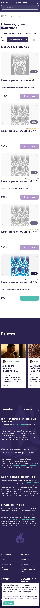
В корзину (29, 298)
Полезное (25, 564)
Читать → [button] (6, 385)
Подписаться (29, 96)
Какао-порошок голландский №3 (19, 232)
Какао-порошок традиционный (17, 80)
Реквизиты (25, 562)
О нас (3, 559)
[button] (4, 2)
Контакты (25, 559)
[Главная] (2, 16)
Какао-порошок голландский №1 (19, 131)
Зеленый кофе (30, 33)
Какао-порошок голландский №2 (19, 181)
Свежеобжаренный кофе (11, 33)
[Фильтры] (3, 39)
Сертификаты (6, 564)
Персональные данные (29, 567)
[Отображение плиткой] (34, 39)
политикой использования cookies (17, 595)
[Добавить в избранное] (37, 54)
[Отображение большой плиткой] (37, 39)
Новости (4, 562)
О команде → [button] (29, 409)
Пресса (4, 567)
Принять (8, 603)
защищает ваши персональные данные (23, 598)
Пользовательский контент (28, 570)
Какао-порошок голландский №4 (19, 282)
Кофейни (4, 569)
